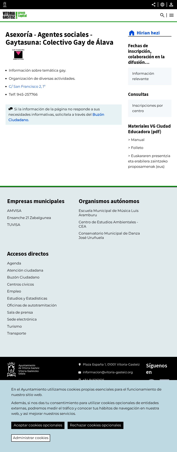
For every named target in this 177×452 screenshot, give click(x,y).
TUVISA (13, 224)
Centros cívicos (20, 284)
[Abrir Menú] (171, 15)
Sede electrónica (22, 319)
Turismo (14, 326)
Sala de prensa (20, 312)
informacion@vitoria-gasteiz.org (108, 372)
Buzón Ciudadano (23, 277)
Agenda (14, 263)
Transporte (16, 333)
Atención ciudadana (25, 270)
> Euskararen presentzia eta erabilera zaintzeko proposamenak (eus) (149, 161)
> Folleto (135, 147)
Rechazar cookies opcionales (95, 425)
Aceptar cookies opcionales (38, 425)
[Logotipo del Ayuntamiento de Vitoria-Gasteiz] (23, 369)
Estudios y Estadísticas (27, 298)
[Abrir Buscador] (164, 15)
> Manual (136, 140)
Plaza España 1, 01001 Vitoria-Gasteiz (111, 364)
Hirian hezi (148, 32)
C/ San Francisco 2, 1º (27, 86)
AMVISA (14, 210)
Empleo (14, 291)
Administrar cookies (30, 438)
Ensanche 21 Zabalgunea (29, 218)
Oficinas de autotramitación (32, 305)
